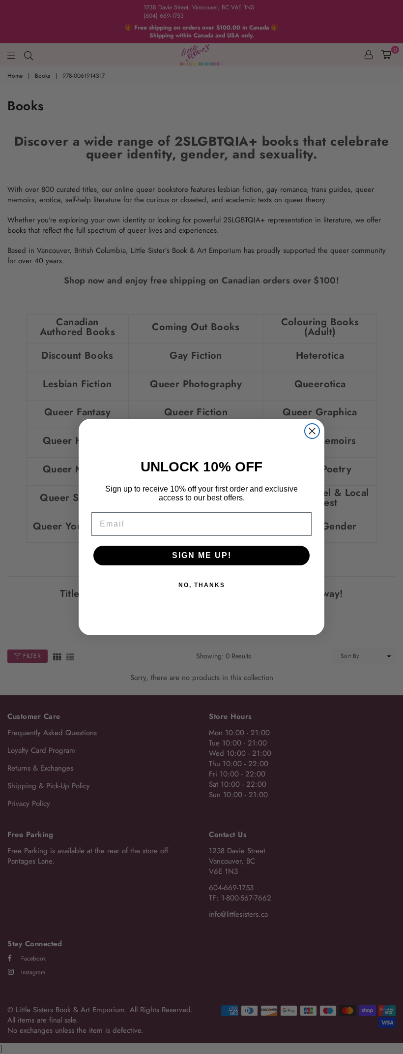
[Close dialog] (312, 431)
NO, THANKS (201, 585)
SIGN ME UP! (201, 555)
